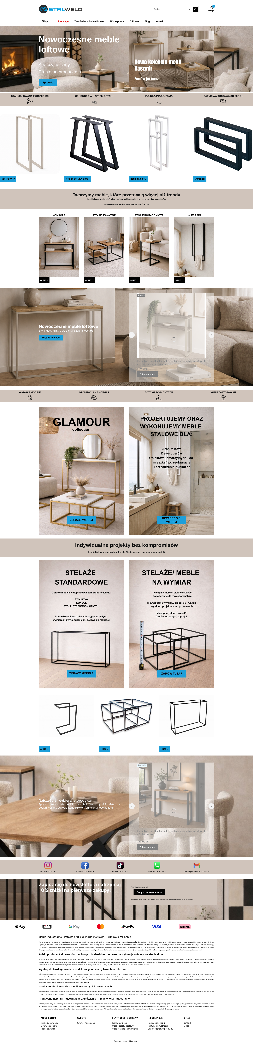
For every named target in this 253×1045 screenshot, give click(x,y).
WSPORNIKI (200, 179)
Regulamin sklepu (156, 1023)
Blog (147, 21)
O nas (186, 1026)
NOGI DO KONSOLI (138, 179)
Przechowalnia (48, 1028)
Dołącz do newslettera (149, 892)
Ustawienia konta (49, 1026)
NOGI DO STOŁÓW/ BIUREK (77, 179)
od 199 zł (44, 749)
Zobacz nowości (51, 337)
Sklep (45, 21)
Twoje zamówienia (49, 1023)
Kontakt (160, 21)
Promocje (63, 21)
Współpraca (117, 21)
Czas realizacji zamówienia (125, 1028)
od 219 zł (44, 280)
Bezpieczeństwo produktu (160, 1028)
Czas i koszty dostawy (123, 1026)
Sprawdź (47, 82)
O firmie (134, 21)
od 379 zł (104, 749)
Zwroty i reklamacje (86, 1023)
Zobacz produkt (147, 374)
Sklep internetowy (125, 1041)
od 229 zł (89, 280)
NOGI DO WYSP (8, 179)
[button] (195, 9)
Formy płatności (119, 1023)
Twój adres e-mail (139, 887)
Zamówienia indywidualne (89, 21)
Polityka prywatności (158, 1026)
